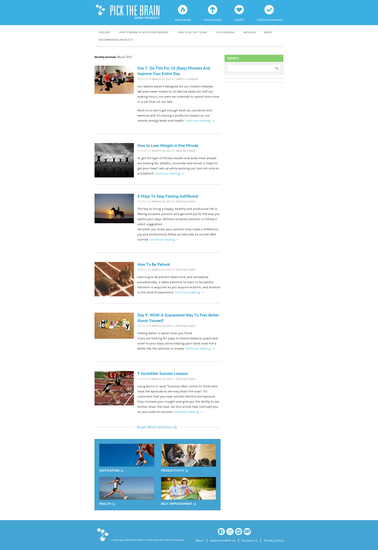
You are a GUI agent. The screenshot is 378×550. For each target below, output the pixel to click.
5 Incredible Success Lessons (162, 373)
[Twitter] (238, 531)
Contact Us (250, 540)
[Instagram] (229, 531)
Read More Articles (157, 427)
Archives (249, 32)
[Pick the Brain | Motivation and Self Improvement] (102, 541)
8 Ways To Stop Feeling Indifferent (167, 196)
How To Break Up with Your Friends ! (144, 32)
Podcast (104, 32)
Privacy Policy (274, 540)
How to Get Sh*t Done (192, 32)
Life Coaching (225, 32)
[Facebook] (221, 531)
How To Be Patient (153, 264)
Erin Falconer (185, 150)
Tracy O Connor (187, 79)
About (268, 32)
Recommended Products (116, 39)
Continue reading (199, 120)
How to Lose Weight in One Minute (167, 145)
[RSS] (247, 531)
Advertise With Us (222, 540)
